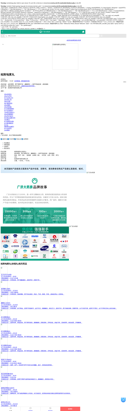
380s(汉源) (7, 101)
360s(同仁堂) (8, 99)
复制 (125, 81)
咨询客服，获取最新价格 (22, 81)
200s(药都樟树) (8, 114)
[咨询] (123, 399)
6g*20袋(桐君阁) (9, 108)
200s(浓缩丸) (8, 94)
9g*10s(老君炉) (8, 110)
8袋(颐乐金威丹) (9, 126)
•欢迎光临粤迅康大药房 (67, 40)
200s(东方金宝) (8, 116)
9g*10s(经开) (8, 128)
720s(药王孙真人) (9, 112)
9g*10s (6, 125)
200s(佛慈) (7, 105)
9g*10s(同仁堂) (8, 98)
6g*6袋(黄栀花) (8, 123)
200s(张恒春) (8, 107)
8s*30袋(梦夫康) (9, 121)
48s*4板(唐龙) (8, 103)
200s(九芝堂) (8, 96)
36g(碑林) (7, 130)
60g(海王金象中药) (9, 118)
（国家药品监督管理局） (28, 86)
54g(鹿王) (7, 119)
